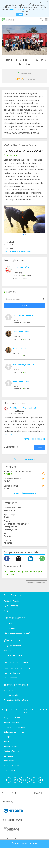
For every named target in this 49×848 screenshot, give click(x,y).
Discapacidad (9, 737)
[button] (23, 234)
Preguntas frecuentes (12, 645)
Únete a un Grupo (11, 628)
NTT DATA (8, 690)
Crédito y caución (11, 695)
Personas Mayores (11, 765)
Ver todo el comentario (34, 438)
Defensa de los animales (14, 732)
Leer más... (8, 434)
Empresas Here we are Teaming (17, 668)
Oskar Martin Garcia (21, 331)
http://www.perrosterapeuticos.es (17, 251)
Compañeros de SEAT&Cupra (16, 700)
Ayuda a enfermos (11, 722)
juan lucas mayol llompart (23, 365)
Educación (8, 741)
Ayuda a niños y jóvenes (13, 751)
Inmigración (8, 756)
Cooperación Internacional (14, 727)
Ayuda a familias (10, 746)
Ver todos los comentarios (24, 459)
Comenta (39, 447)
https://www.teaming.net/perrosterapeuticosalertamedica (24, 573)
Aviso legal (8, 650)
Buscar (24, 305)
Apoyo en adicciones (12, 717)
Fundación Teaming (12, 601)
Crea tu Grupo (9, 623)
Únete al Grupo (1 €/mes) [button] (24, 843)
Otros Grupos (9, 770)
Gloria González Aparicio (23, 315)
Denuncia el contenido (36, 582)
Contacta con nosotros (13, 655)
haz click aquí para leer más (19, 9)
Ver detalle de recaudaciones (24, 493)
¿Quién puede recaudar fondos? (17, 633)
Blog (6, 610)
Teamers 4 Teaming (12, 673)
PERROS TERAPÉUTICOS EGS (25, 267)
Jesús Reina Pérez (20, 348)
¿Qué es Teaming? (11, 606)
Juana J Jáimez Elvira (21, 381)
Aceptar (19, 14)
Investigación (9, 760)
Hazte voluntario (10, 677)
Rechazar (29, 14)
